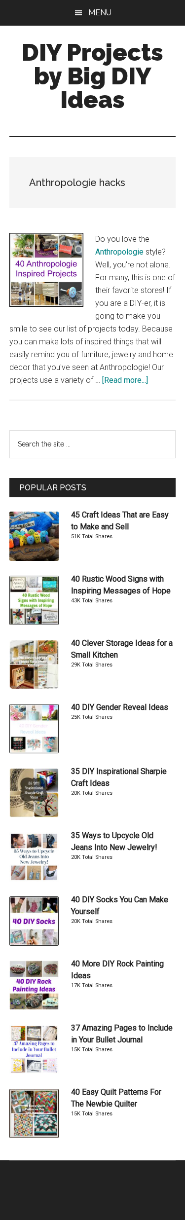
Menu (99, 12)
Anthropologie (119, 252)
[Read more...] (125, 380)
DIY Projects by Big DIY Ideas (92, 75)
